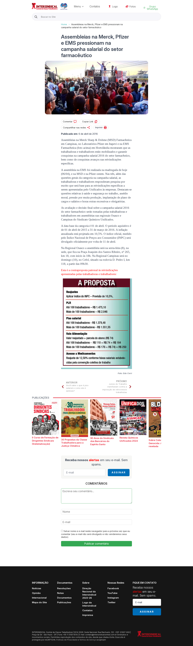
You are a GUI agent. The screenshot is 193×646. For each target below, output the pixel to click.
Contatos (95, 6)
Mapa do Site (39, 602)
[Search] (36, 17)
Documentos (64, 597)
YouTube (112, 593)
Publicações (64, 602)
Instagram (113, 597)
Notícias (36, 588)
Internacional (39, 597)
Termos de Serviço (87, 640)
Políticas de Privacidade (66, 640)
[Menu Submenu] (84, 6)
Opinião (36, 593)
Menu (77, 6)
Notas (60, 593)
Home (64, 24)
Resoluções (64, 588)
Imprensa (87, 615)
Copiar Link (87, 121)
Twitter (111, 602)
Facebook (113, 588)
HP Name (32, 22)
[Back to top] (185, 638)
